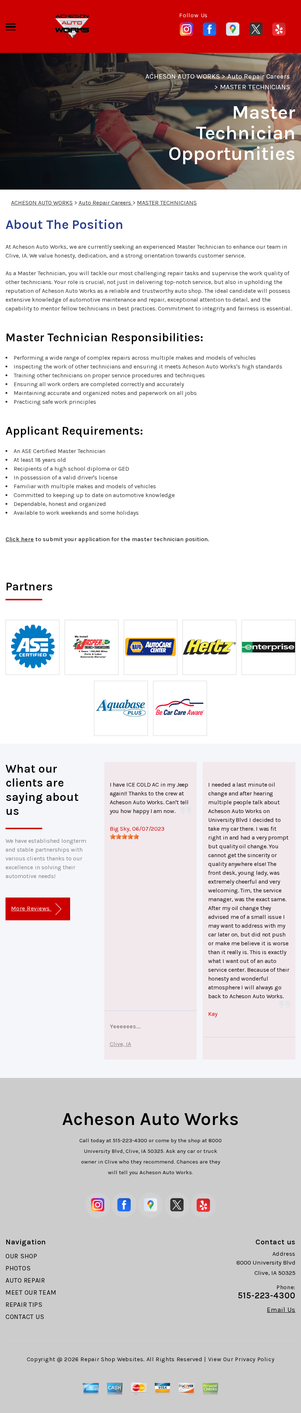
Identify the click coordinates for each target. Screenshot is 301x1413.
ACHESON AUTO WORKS (182, 76)
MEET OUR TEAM (31, 1292)
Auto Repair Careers (258, 76)
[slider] (124, 836)
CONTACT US (25, 1317)
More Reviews (31, 908)
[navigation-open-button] (10, 26)
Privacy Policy (254, 1359)
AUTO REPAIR (25, 1280)
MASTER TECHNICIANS (255, 87)
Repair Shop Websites (111, 1359)
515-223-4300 (130, 1140)
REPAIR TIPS (24, 1305)
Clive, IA (120, 1043)
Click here (20, 539)
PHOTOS (18, 1268)
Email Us (281, 1309)
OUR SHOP (21, 1256)
